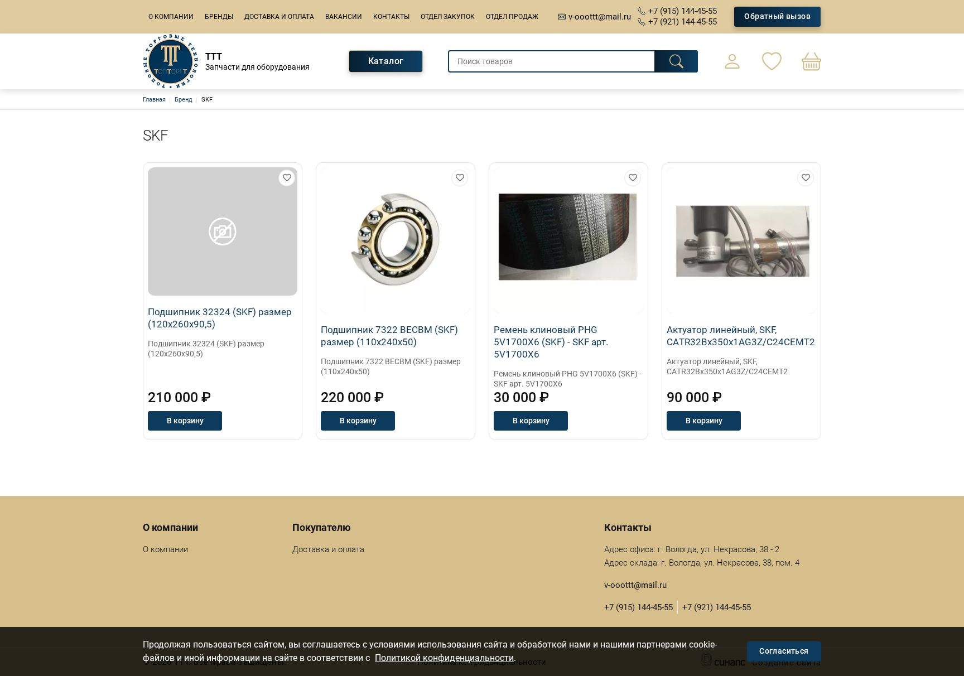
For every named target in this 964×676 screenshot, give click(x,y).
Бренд (183, 99)
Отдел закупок (448, 17)
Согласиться (783, 650)
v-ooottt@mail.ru (599, 17)
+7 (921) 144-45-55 (682, 22)
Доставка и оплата (279, 17)
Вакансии (343, 17)
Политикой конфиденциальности (444, 658)
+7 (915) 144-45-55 (682, 11)
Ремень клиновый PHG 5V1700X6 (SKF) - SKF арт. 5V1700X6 (551, 342)
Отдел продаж (512, 17)
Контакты (391, 17)
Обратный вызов (777, 16)
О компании (171, 17)
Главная (154, 99)
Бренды (219, 17)
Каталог (386, 61)
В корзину (185, 420)
